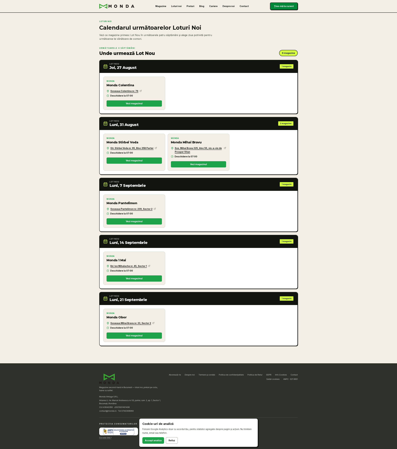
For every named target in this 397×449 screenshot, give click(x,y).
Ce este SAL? (105, 438)
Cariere (213, 6)
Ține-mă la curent (284, 6)
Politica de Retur (255, 375)
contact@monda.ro (108, 411)
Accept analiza (153, 440)
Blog (201, 6)
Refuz (172, 440)
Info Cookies (281, 375)
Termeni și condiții (206, 375)
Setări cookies (273, 379)
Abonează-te (175, 375)
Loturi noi (176, 6)
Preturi (190, 6)
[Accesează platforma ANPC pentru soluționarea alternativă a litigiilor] (118, 431)
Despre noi (229, 6)
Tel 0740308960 (126, 411)
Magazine (160, 6)
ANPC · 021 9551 (290, 379)
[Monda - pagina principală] (116, 6)
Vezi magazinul (134, 103)
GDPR (268, 375)
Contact (244, 6)
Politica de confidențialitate (231, 375)
